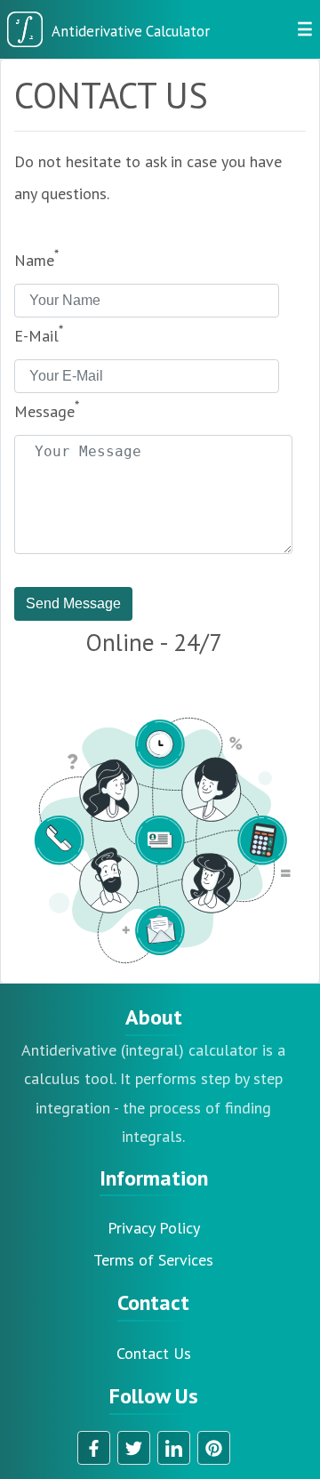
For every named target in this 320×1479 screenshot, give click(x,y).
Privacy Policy (154, 1228)
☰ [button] (305, 29)
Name (36, 258)
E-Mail (38, 334)
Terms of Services (153, 1260)
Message (46, 410)
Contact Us (153, 1353)
